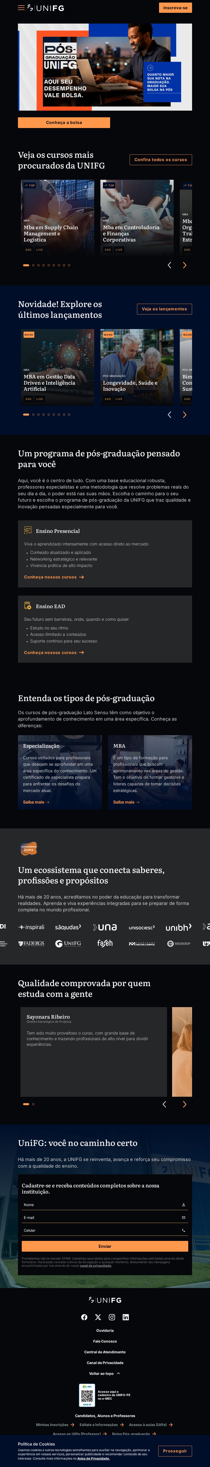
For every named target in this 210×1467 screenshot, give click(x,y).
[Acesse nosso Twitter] (98, 1317)
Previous (169, 265)
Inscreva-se (175, 7)
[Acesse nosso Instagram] (112, 1317)
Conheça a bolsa (64, 122)
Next (185, 265)
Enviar (105, 1246)
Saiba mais (34, 802)
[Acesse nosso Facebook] (84, 1317)
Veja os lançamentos (164, 308)
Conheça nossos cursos (50, 576)
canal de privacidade (96, 1266)
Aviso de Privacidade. (93, 1458)
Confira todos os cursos (160, 159)
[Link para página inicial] (45, 8)
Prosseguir (175, 1450)
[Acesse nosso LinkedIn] (126, 1317)
